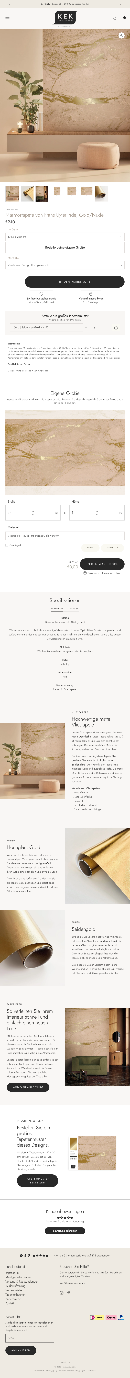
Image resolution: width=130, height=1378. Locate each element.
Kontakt (9, 1303)
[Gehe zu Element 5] (72, 191)
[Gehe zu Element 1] (12, 194)
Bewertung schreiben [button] (65, 1231)
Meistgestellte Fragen (18, 1277)
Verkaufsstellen (14, 1290)
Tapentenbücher (15, 1294)
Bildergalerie (13, 1299)
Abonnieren (20, 1350)
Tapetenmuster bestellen (38, 1180)
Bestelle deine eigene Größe (65, 247)
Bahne (90, 547)
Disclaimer (91, 1370)
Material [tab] (57, 608)
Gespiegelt (15, 545)
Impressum (12, 1273)
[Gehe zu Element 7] (101, 194)
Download (112, 547)
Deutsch (63, 1362)
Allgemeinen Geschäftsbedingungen (70, 1370)
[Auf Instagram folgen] (62, 1293)
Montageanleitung (28, 1087)
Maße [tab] (74, 608)
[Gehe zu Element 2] (27, 194)
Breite (11, 501)
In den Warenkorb (74, 282)
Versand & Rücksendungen (21, 1281)
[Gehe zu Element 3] (42, 194)
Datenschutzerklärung (44, 1370)
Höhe (75, 501)
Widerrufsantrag (15, 1286)
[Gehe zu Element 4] (57, 191)
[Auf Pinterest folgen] (69, 1293)
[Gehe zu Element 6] (86, 191)
